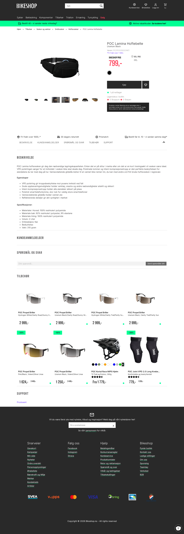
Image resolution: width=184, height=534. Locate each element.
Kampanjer (32, 452)
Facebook (72, 448)
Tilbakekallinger (107, 474)
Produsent (22, 402)
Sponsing (144, 463)
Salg (102, 17)
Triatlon (70, 17)
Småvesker (59, 29)
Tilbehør (59, 17)
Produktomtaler (107, 459)
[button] (25, 142)
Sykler (20, 17)
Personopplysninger (36, 467)
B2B (142, 474)
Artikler (30, 486)
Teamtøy (144, 467)
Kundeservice (106, 456)
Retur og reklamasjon (110, 463)
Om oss (143, 459)
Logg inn (155, 8)
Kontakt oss (145, 452)
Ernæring (80, 17)
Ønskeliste (32, 471)
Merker (30, 478)
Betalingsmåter (107, 448)
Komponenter (46, 17)
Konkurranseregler (109, 452)
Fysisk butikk (146, 448)
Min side (31, 456)
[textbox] (81, 263)
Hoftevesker (73, 29)
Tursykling (93, 17)
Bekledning (31, 17)
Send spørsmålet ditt (156, 263)
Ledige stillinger (147, 456)
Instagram (72, 452)
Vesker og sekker (43, 29)
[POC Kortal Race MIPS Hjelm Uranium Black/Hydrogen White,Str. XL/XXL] (107, 348)
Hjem (19, 29)
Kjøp (124, 84)
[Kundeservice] (134, 4)
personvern (91, 430)
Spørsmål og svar (108, 467)
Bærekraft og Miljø (36, 474)
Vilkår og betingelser (110, 471)
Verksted (144, 471)
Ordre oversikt (34, 463)
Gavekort (31, 448)
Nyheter (31, 459)
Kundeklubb (32, 482)
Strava (71, 456)
